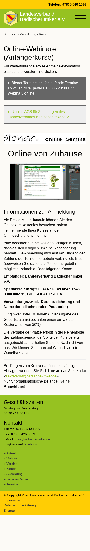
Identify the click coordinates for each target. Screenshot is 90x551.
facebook (30, 444)
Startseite (11, 34)
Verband (12, 458)
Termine (12, 484)
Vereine (12, 463)
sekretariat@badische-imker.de (31, 376)
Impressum (12, 500)
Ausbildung (28, 34)
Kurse (43, 34)
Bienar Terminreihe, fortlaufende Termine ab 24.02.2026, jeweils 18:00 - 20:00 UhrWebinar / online (43, 88)
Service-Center (17, 479)
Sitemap (10, 510)
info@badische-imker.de (32, 439)
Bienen (11, 469)
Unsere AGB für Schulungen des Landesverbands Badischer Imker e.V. (39, 114)
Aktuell (11, 453)
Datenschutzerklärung (20, 505)
